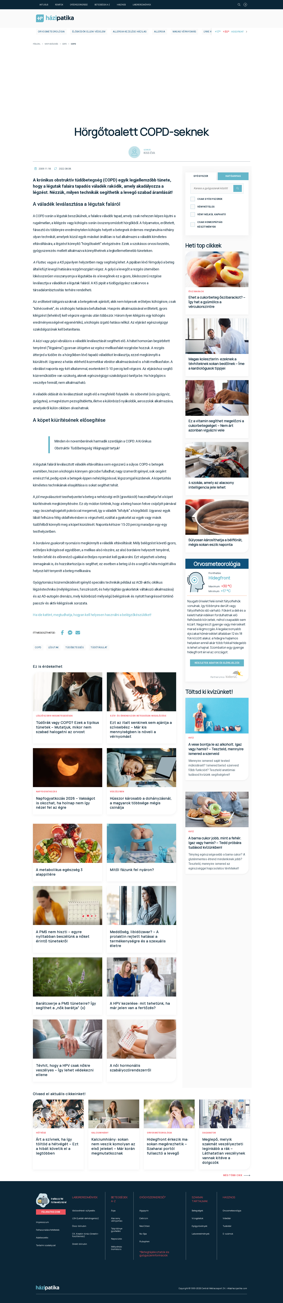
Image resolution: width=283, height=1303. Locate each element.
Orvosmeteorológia (51, 31)
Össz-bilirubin (79, 1226)
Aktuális (43, 4)
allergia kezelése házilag (130, 31)
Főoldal (36, 44)
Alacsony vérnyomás (116, 1219)
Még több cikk (232, 1175)
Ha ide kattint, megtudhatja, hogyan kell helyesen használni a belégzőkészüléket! (92, 615)
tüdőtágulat (99, 647)
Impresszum (42, 1222)
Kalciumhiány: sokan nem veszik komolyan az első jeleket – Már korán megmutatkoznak (113, 1146)
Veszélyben (117, 791)
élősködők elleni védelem (88, 31)
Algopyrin (144, 1210)
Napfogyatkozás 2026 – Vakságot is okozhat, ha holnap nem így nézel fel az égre (65, 803)
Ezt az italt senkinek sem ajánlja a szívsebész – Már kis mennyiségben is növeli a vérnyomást (141, 729)
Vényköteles (205, 206)
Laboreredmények (142, 4)
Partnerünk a (217, 677)
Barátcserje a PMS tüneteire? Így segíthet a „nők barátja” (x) (66, 1005)
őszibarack (196, 291)
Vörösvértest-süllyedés (83, 1210)
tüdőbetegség (74, 647)
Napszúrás (116, 1238)
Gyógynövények (199, 1226)
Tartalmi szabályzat (46, 1245)
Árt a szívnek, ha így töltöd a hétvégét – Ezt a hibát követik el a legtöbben (57, 1146)
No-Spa (143, 1233)
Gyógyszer (200, 176)
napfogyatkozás (46, 791)
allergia (159, 31)
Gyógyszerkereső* (152, 1197)
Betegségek (197, 1210)
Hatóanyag (233, 176)
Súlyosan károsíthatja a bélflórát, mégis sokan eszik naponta (215, 542)
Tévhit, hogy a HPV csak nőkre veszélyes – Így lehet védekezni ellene (65, 1070)
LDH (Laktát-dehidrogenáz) (85, 1218)
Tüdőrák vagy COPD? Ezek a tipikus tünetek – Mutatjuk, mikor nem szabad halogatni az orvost (67, 727)
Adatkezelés (42, 1237)
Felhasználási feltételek (47, 1229)
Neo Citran (144, 1226)
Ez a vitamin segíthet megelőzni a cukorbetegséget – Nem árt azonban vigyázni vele (216, 425)
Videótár (227, 1218)
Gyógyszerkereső (79, 4)
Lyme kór (209, 31)
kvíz (191, 738)
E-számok (228, 1233)
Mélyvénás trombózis (116, 1248)
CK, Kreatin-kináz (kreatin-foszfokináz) (85, 1235)
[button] (85, 1199)
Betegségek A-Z (102, 4)
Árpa (113, 1210)
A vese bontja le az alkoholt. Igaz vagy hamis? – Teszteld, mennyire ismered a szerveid (216, 749)
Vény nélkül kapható (211, 214)
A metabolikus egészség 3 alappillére (59, 872)
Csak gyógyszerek (210, 199)
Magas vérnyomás (184, 31)
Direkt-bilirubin (79, 1243)
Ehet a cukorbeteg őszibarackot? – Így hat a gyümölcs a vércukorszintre (216, 302)
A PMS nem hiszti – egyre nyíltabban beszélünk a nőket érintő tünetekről (63, 936)
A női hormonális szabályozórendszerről (130, 1067)
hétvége (41, 1133)
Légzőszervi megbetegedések (54, 716)
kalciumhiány (99, 1133)
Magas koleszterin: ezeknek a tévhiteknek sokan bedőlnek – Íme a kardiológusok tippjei (216, 363)
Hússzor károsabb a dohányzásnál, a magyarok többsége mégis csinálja (141, 803)
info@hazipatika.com (237, 1288)
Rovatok (59, 4)
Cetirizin (143, 1218)
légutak (53, 647)
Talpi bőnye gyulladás (116, 1229)
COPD (64, 44)
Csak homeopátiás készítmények (210, 224)
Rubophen (144, 1241)
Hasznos (121, 4)
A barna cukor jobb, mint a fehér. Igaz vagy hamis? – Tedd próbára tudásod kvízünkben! (214, 843)
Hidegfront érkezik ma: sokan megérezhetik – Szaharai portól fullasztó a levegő (167, 1146)
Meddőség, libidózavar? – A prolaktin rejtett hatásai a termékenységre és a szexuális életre (138, 938)
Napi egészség (51, 44)
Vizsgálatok (197, 1218)
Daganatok (209, 1133)
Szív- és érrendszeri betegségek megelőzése (138, 716)
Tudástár (227, 1226)
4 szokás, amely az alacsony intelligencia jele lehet (211, 484)
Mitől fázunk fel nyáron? (132, 869)
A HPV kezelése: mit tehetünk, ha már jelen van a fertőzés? (140, 1005)
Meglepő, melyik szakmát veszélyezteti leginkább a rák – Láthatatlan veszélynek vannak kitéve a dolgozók (223, 1151)
